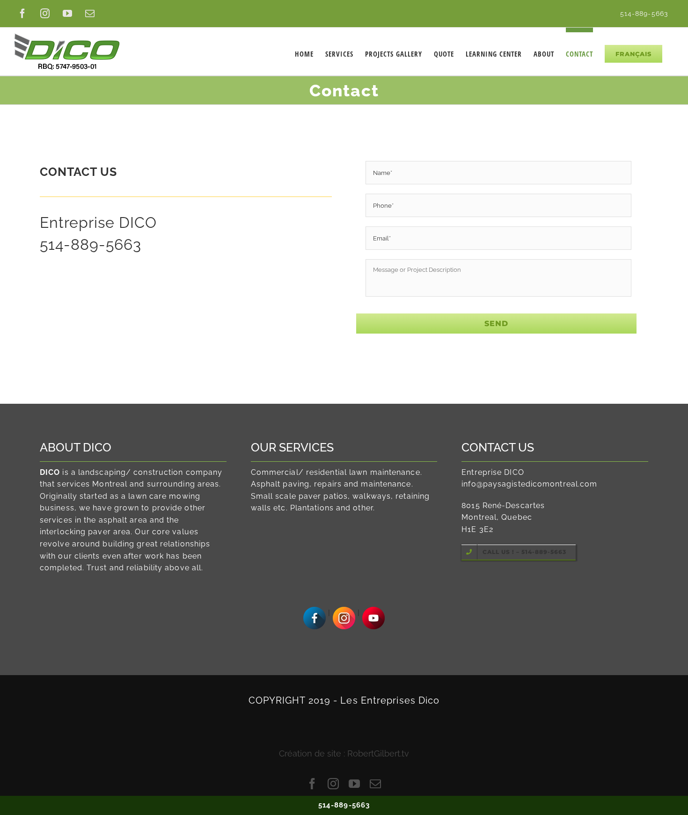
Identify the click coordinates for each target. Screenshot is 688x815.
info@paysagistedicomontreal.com (529, 484)
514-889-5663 (90, 244)
